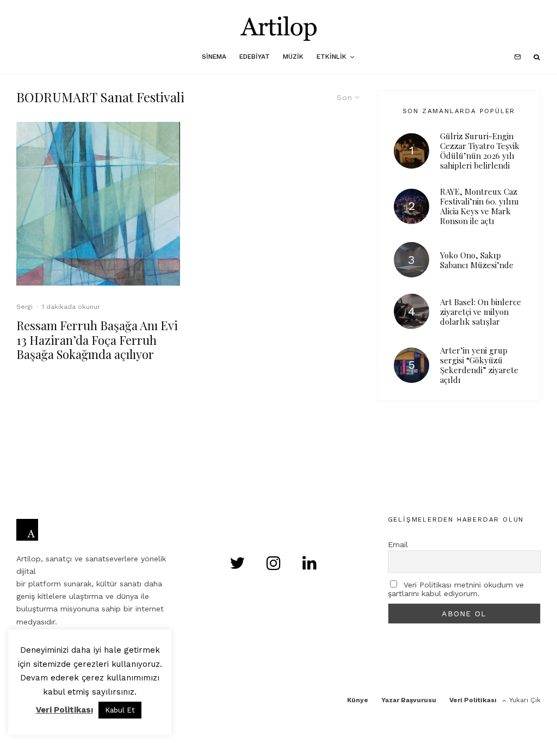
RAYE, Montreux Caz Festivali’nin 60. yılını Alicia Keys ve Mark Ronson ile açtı (479, 206)
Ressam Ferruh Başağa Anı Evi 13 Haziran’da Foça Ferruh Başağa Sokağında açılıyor (97, 339)
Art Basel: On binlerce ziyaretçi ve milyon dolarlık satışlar (480, 311)
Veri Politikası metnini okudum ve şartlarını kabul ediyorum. (456, 589)
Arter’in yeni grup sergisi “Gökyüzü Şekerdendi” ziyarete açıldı (479, 365)
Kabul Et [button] (120, 710)
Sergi (24, 307)
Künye (357, 700)
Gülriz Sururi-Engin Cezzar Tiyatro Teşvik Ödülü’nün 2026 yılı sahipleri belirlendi (479, 150)
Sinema (214, 56)
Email (398, 544)
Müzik (293, 56)
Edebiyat (254, 56)
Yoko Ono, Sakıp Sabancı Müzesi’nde (476, 260)
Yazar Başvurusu (408, 700)
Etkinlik (331, 56)
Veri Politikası (473, 700)
